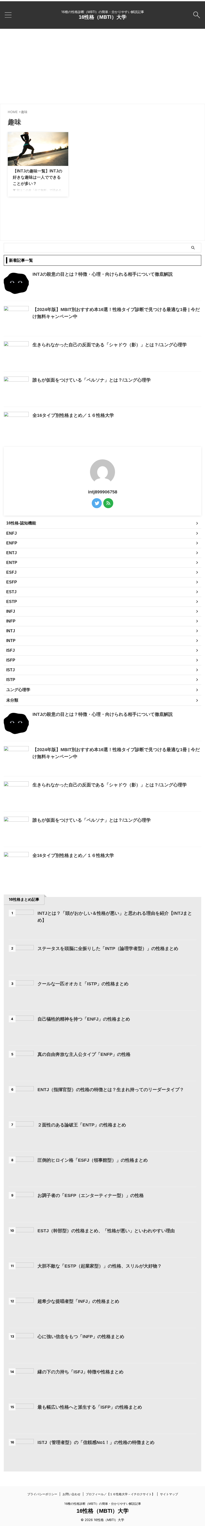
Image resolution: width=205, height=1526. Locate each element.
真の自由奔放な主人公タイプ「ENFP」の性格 (84, 1054)
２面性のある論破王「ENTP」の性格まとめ (82, 1124)
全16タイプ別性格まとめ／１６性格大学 (73, 415)
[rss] (108, 503)
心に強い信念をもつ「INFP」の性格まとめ (81, 1336)
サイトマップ (169, 1494)
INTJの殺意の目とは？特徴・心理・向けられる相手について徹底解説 (102, 274)
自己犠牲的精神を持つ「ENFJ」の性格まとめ (84, 1019)
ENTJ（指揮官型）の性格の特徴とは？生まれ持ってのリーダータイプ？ (111, 1089)
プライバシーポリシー (42, 1494)
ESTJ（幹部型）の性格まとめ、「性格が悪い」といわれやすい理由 (106, 1230)
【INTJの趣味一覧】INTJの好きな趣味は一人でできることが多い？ (37, 177)
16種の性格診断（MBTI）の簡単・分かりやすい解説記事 (102, 1503)
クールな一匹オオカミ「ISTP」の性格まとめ (83, 983)
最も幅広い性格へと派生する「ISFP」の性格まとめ (90, 1407)
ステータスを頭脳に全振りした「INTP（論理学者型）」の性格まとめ (108, 948)
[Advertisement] (102, 66)
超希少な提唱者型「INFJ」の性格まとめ (78, 1301)
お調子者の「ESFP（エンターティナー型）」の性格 (91, 1195)
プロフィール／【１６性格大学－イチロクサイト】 (120, 1494)
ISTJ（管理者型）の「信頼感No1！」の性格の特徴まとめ (96, 1442)
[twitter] (97, 503)
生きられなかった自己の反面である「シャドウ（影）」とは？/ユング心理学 (109, 344)
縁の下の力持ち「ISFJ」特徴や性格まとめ (81, 1371)
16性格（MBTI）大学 (102, 17)
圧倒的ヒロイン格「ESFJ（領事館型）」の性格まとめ (93, 1160)
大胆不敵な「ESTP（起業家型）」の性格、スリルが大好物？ (100, 1266)
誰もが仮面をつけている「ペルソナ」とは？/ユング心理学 (91, 380)
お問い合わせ (71, 1494)
